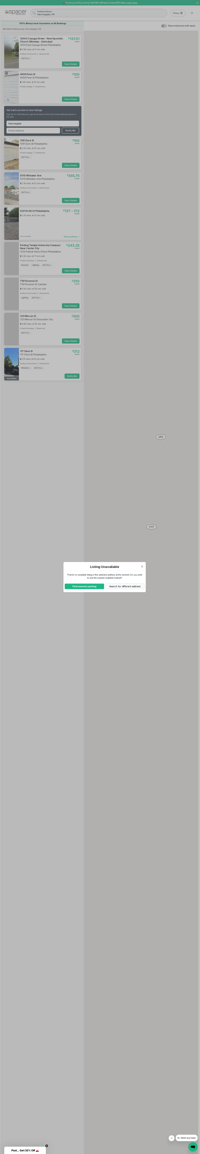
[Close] (142, 566)
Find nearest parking (84, 586)
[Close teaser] (46, 1145)
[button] (25, 1150)
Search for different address (125, 586)
